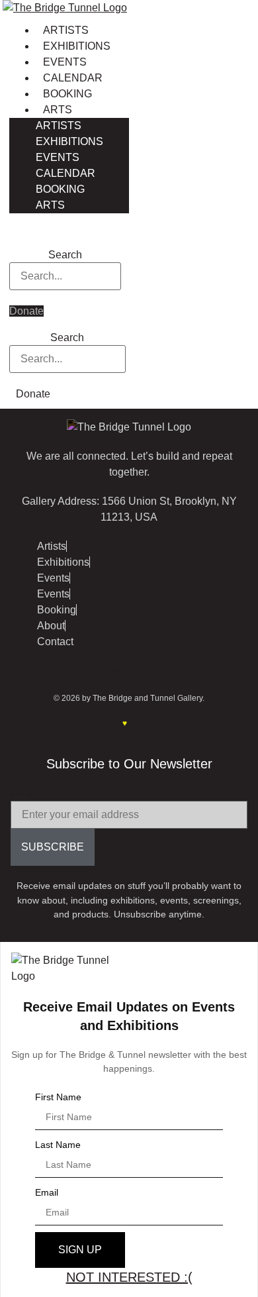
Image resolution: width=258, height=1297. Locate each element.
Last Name (58, 1144)
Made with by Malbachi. (129, 723)
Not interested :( (129, 1277)
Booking (67, 93)
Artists (66, 30)
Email (24, 793)
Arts (57, 109)
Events (65, 62)
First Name (58, 1097)
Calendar (73, 77)
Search (65, 255)
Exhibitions (76, 46)
